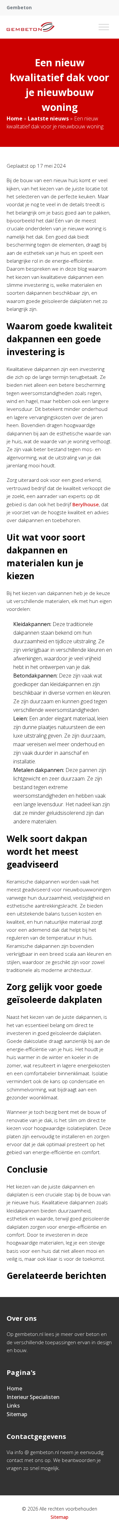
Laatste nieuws (48, 118)
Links (13, 1405)
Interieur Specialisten (33, 1397)
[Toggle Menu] (104, 27)
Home (14, 118)
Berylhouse (85, 504)
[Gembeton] (31, 27)
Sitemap (17, 1414)
